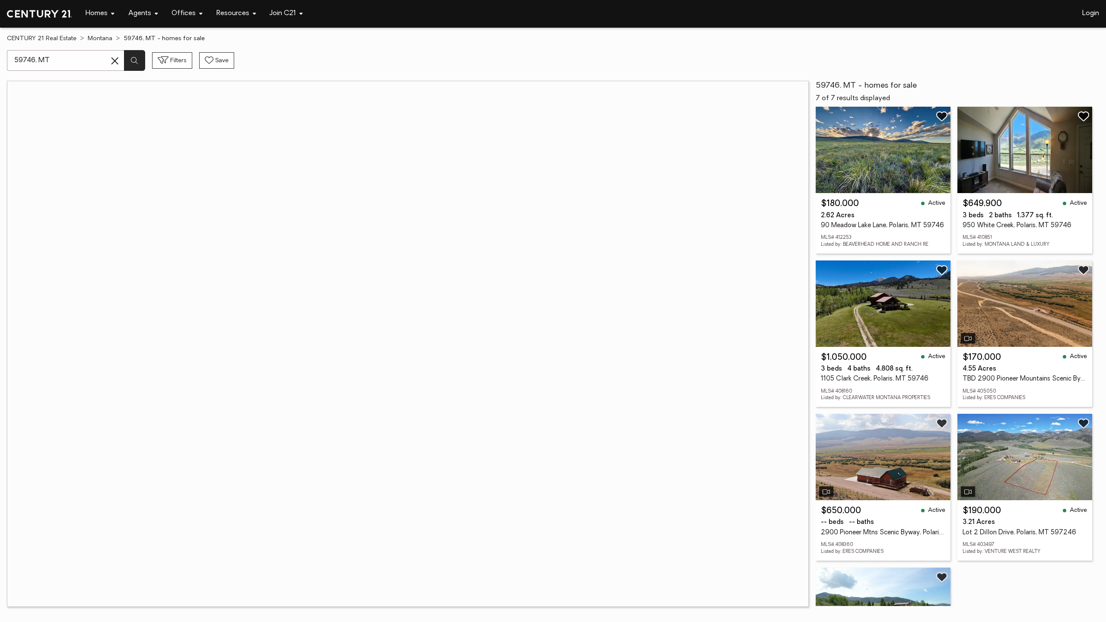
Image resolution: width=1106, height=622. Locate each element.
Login (1090, 13)
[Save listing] (942, 116)
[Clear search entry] (115, 61)
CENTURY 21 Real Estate (41, 38)
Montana (100, 38)
